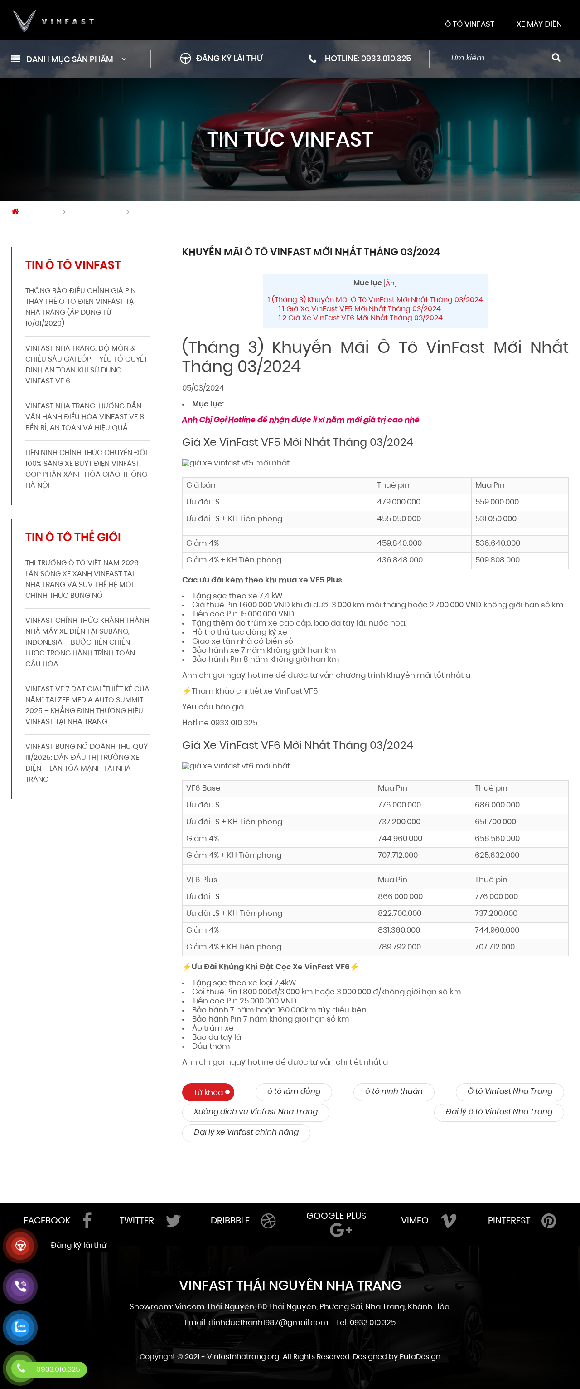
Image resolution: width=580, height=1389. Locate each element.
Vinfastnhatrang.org (243, 1357)
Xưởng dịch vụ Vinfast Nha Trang (256, 1112)
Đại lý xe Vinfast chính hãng (246, 1132)
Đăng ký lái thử (229, 59)
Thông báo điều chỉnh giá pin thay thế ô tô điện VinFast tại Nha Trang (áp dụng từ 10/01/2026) (80, 308)
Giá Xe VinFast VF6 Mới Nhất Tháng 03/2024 (361, 318)
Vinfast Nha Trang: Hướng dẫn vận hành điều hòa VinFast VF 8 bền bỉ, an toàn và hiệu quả (84, 417)
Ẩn (390, 283)
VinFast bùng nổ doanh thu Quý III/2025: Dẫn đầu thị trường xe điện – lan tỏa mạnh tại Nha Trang (86, 763)
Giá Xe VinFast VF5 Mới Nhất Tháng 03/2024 (360, 309)
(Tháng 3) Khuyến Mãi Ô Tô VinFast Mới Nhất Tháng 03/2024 (375, 300)
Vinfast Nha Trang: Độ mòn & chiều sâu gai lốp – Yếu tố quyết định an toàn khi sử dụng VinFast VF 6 (86, 365)
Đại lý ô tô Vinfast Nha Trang (499, 1112)
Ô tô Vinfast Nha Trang (510, 1092)
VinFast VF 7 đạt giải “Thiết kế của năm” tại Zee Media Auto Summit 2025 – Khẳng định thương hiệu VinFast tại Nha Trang (87, 706)
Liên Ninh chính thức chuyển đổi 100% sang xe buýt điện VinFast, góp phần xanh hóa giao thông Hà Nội (86, 469)
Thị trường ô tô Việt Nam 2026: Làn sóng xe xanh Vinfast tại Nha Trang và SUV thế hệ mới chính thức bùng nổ (82, 580)
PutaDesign (420, 1357)
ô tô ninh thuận (394, 1092)
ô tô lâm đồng (293, 1092)
